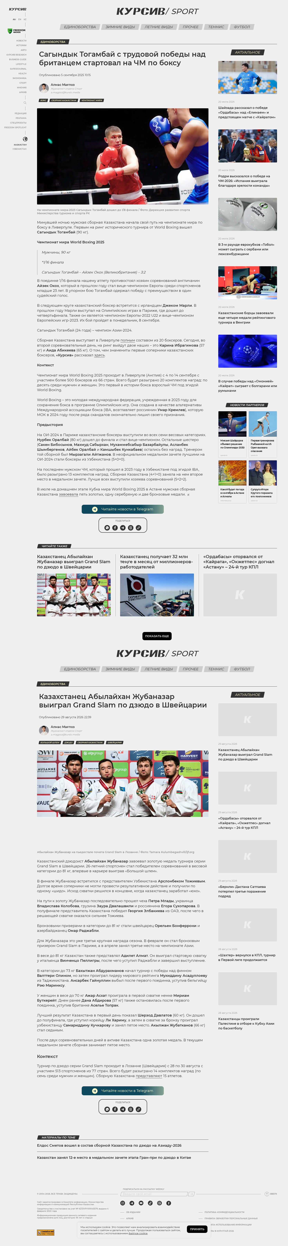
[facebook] (168, 1203)
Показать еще (157, 636)
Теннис (216, 27)
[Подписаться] (191, 1194)
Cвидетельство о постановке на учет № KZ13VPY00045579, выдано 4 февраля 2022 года (73, 1209)
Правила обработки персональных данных (231, 1218)
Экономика (19, 78)
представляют (149, 1076)
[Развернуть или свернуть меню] (25, 103)
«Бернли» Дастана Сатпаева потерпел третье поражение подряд (242, 891)
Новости (21, 40)
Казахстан (20, 144)
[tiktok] (150, 1203)
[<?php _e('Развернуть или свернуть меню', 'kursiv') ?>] (25, 139)
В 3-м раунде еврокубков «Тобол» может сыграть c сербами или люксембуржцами (246, 249)
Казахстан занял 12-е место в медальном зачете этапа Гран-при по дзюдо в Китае (114, 1157)
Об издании (133, 1212)
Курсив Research (16, 55)
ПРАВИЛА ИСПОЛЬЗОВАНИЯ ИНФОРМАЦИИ (228, 1225)
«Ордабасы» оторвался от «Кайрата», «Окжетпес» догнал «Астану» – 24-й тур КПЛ (238, 562)
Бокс (43, 100)
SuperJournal (18, 69)
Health (22, 73)
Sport (184, 11)
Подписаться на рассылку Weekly (143, 1189)
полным (127, 340)
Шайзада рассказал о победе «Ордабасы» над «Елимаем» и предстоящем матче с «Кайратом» (247, 112)
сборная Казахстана (64, 100)
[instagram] (122, 1203)
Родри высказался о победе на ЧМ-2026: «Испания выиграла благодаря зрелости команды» (244, 180)
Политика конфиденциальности (224, 1212)
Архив (22, 92)
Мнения (21, 87)
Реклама (21, 118)
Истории (21, 45)
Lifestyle (21, 64)
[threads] (159, 1203)
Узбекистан (19, 149)
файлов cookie (138, 1233)
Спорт (22, 83)
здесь (99, 355)
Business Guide (17, 59)
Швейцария (114, 742)
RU (14, 19)
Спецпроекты (18, 123)
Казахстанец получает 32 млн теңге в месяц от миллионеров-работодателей (156, 562)
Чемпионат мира (91, 100)
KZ (25, 19)
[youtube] (141, 1203)
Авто (23, 50)
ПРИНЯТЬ (197, 1229)
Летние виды (159, 27)
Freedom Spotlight (15, 127)
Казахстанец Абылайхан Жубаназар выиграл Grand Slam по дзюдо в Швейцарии (73, 562)
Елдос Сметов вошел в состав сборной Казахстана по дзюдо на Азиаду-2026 (109, 1145)
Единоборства (80, 27)
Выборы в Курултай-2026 (219, 1231)
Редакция (20, 113)
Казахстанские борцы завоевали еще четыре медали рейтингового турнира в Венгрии (246, 317)
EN (19, 19)
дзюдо (68, 742)
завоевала (68, 494)
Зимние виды (120, 27)
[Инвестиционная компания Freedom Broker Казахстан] (16, 31)
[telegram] (132, 1203)
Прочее (190, 27)
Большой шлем (50, 742)
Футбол (242, 27)
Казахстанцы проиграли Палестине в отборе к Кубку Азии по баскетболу (246, 1023)
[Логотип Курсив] (17, 9)
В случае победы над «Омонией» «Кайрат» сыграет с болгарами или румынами (247, 386)
